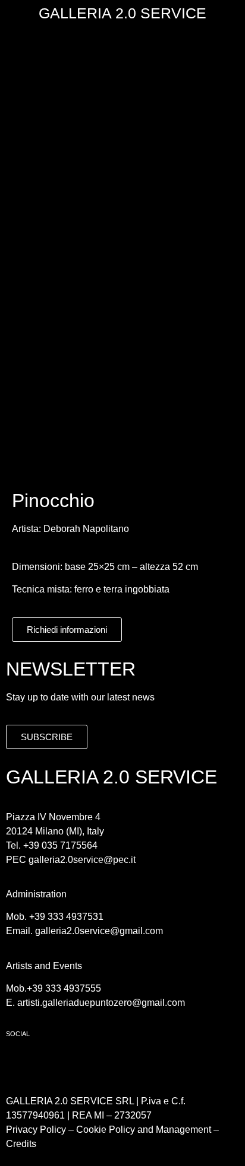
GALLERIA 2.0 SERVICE (122, 13)
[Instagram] (53, 1063)
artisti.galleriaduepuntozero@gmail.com (101, 1003)
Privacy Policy (36, 1129)
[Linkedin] (86, 1063)
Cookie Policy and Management (142, 1129)
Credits (21, 1144)
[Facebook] (21, 1063)
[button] (122, 42)
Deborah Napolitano (86, 529)
